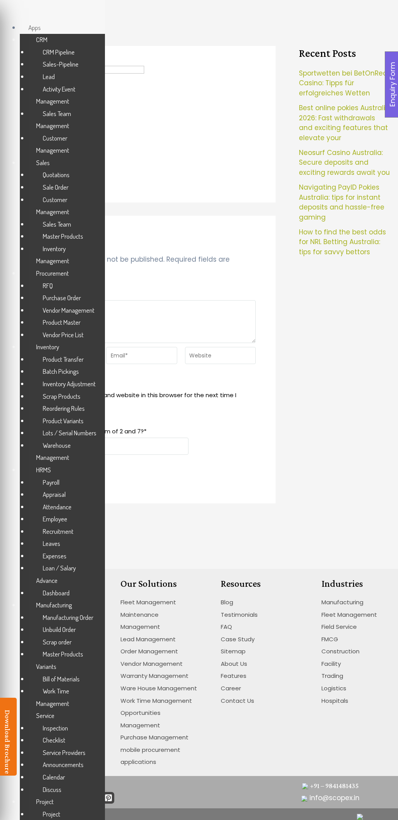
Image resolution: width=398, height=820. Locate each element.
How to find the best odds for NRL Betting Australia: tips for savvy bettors (342, 242)
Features (233, 676)
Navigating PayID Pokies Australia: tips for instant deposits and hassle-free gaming (341, 202)
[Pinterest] (108, 798)
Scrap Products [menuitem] (61, 396)
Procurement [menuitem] (52, 273)
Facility (331, 664)
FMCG (329, 639)
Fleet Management (148, 602)
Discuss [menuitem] (52, 789)
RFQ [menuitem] (48, 286)
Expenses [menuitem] (54, 556)
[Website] (220, 357)
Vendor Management (151, 664)
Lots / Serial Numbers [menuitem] (69, 433)
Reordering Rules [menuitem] (64, 408)
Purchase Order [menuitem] (62, 298)
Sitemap (233, 651)
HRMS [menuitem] (43, 470)
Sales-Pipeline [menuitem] (61, 64)
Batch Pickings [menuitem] (61, 371)
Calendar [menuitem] (54, 777)
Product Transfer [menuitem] (63, 359)
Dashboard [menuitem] (56, 593)
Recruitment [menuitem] (58, 531)
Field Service (339, 627)
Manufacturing (342, 602)
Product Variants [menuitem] (63, 421)
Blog (227, 602)
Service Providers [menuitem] (64, 752)
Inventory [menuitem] (47, 347)
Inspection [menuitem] (55, 728)
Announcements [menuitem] (63, 764)
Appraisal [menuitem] (54, 494)
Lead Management (148, 639)
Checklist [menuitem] (54, 740)
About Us (234, 664)
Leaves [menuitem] (51, 543)
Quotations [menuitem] (56, 175)
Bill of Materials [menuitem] (61, 679)
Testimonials (239, 615)
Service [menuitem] (45, 715)
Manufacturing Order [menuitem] (68, 617)
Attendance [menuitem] (57, 507)
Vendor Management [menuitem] (68, 310)
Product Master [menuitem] (61, 322)
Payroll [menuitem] (51, 482)
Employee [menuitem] (55, 519)
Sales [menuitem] (43, 162)
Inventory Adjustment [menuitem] (69, 384)
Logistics (333, 688)
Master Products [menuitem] (63, 236)
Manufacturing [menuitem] (54, 605)
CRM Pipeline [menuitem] (59, 52)
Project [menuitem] (45, 801)
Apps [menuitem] (34, 27)
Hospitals (334, 701)
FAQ (226, 627)
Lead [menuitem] (49, 76)
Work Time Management (156, 701)
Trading (332, 676)
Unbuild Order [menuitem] (59, 629)
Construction (340, 651)
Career (231, 688)
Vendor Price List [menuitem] (63, 335)
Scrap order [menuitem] (57, 642)
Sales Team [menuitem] (57, 224)
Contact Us (237, 701)
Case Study (238, 639)
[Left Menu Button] (8, 12)
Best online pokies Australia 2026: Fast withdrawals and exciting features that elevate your (344, 123)
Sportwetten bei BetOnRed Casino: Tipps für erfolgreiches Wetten (343, 83)
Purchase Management (154, 737)
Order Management (149, 651)
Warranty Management (154, 676)
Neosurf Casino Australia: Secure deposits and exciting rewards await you (344, 162)
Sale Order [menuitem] (55, 187)
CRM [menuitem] (41, 39)
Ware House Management (158, 688)
